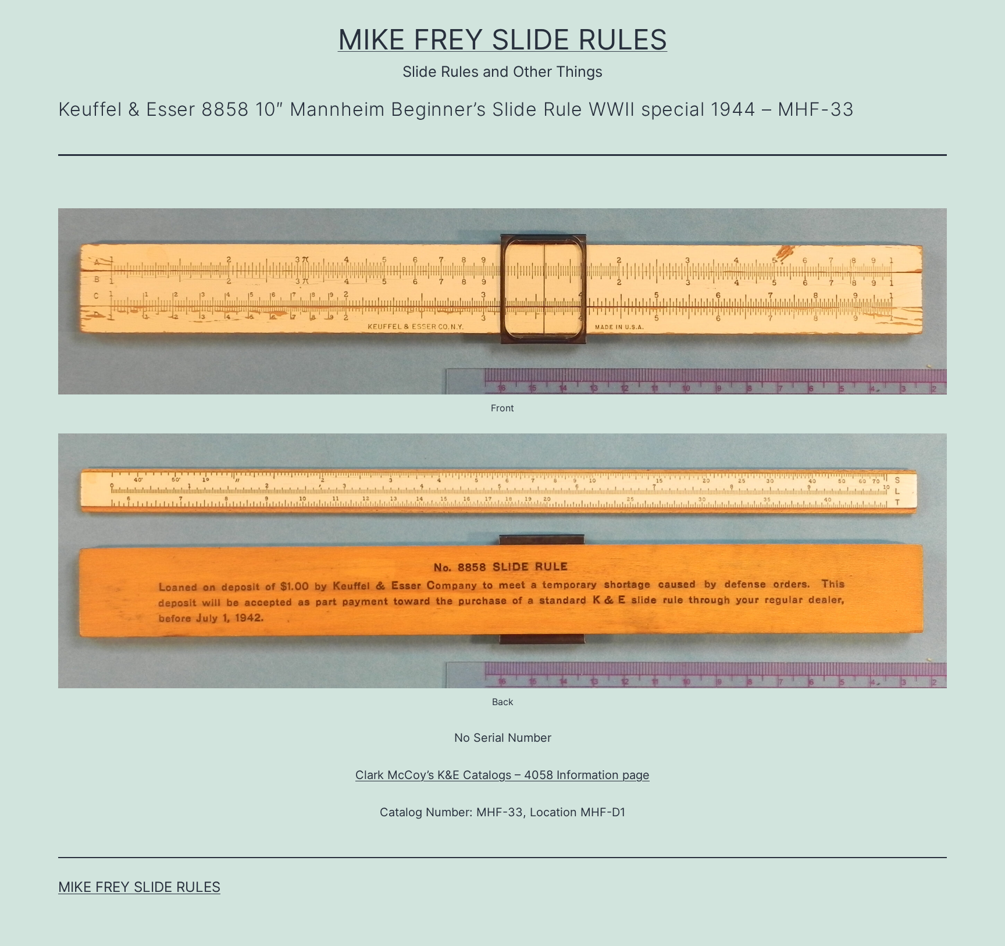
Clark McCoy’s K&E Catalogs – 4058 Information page (502, 775)
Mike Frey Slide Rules (503, 39)
